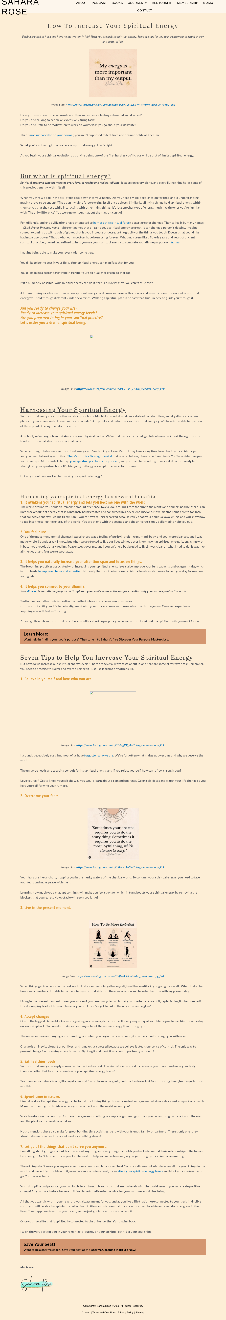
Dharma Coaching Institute (109, 1249)
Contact (144, 10)
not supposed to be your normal (51, 135)
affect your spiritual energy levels (140, 1171)
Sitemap (139, 1312)
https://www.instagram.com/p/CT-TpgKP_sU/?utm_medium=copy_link (120, 745)
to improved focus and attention (60, 571)
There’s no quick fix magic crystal (89, 456)
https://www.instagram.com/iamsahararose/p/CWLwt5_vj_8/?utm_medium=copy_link (120, 105)
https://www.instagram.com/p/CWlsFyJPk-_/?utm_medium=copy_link (120, 389)
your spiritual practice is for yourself (94, 461)
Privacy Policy (125, 1312)
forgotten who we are (98, 755)
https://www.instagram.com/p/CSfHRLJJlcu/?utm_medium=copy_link (121, 976)
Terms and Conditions (104, 1312)
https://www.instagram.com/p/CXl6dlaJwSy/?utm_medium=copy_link (120, 867)
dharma (32, 591)
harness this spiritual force (111, 222)
